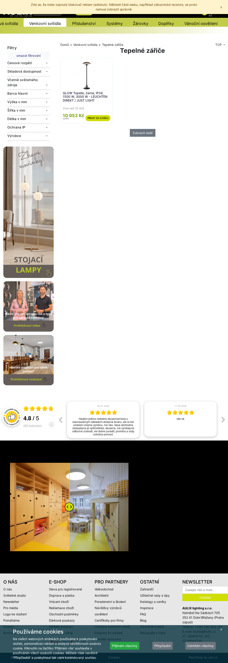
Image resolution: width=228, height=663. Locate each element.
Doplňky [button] (166, 23)
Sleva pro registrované (65, 589)
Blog (143, 620)
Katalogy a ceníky (153, 602)
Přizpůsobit (162, 646)
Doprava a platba (61, 595)
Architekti (101, 595)
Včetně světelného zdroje (22, 82)
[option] (103, 419)
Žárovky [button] (140, 23)
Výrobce (14, 136)
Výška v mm (17, 102)
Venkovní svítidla (85, 45)
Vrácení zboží (59, 602)
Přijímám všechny (124, 646)
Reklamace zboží (61, 608)
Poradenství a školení (110, 602)
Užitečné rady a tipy (155, 595)
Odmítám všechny (200, 646)
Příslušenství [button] (84, 23)
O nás (7, 589)
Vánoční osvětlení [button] (201, 23)
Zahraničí (146, 589)
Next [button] (223, 419)
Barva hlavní (17, 93)
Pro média (10, 608)
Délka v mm (16, 119)
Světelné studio (14, 595)
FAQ (143, 614)
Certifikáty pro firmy (109, 620)
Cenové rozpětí (19, 63)
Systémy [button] (114, 23)
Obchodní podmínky (64, 614)
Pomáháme (11, 620)
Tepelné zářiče (112, 45)
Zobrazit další (143, 133)
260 (32, 425)
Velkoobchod (104, 589)
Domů (64, 45)
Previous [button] (60, 419)
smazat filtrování (28, 55)
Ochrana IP (16, 127)
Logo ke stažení (14, 614)
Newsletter (11, 602)
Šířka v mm (16, 110)
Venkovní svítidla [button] (45, 23)
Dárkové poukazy (62, 620)
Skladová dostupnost (24, 71)
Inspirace (146, 608)
